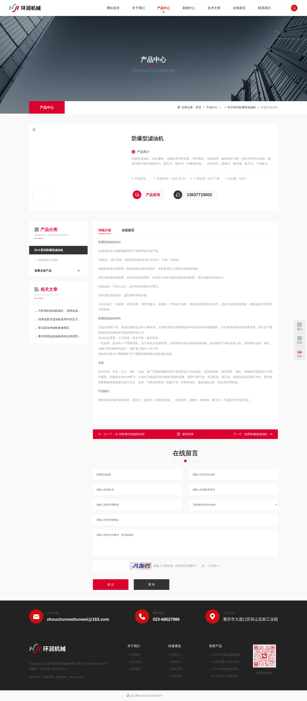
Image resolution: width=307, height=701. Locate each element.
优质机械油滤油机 (255, 434)
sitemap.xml (76, 676)
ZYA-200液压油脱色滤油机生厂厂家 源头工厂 (227, 654)
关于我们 (138, 8)
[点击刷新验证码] (141, 565)
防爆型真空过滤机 (48, 259)
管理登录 (61, 676)
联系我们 (264, 8)
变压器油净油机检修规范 (53, 327)
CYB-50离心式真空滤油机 (227, 661)
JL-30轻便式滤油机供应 (130, 434)
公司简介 (135, 654)
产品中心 (163, 8)
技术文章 (214, 8)
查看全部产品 (43, 270)
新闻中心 (188, 8)
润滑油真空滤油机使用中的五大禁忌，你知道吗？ (60, 319)
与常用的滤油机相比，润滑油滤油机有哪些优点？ (60, 310)
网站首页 (113, 8)
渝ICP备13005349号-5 (54, 668)
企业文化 (135, 661)
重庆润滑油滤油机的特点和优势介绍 (60, 336)
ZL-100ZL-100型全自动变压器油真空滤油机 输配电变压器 (227, 676)
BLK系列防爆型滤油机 (242, 107)
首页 (198, 107)
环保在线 (48, 676)
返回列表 (188, 434)
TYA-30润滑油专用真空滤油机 (227, 668)
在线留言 (239, 8)
